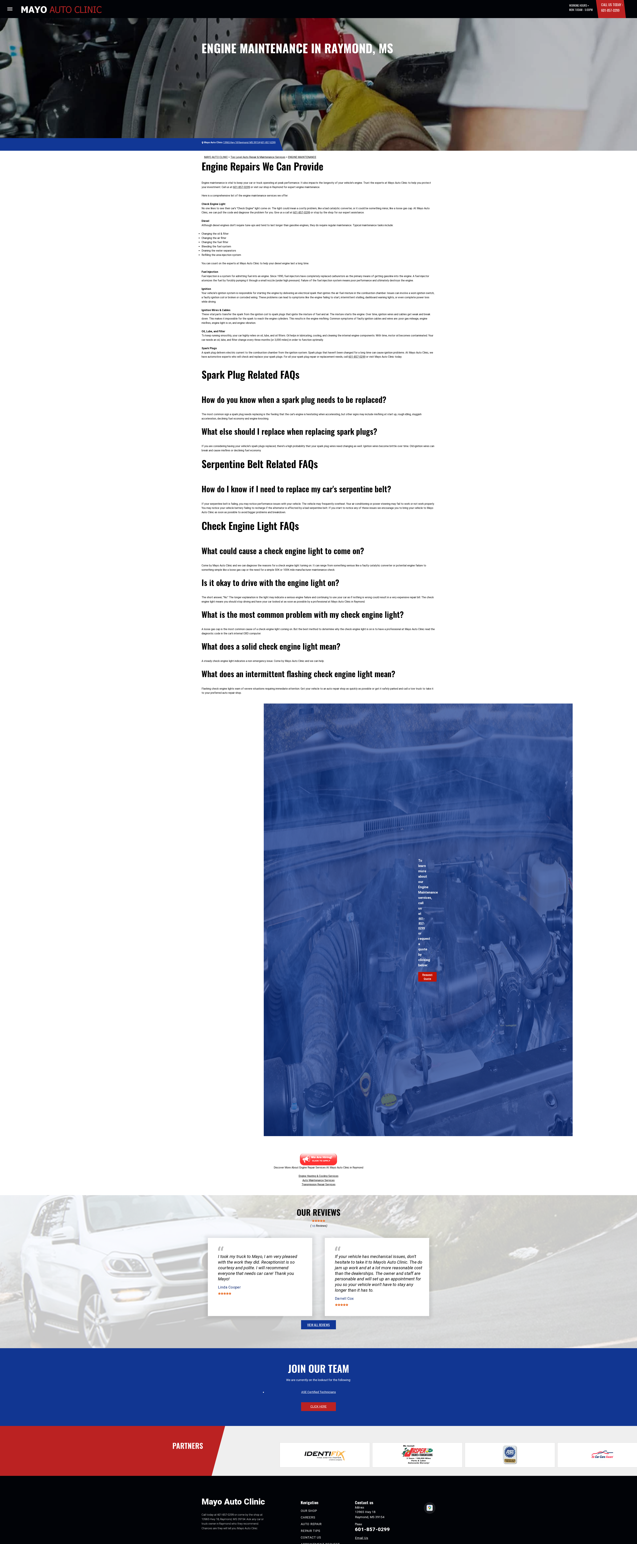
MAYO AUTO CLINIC (216, 157)
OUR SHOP (309, 1511)
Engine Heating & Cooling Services (318, 1176)
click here (318, 1406)
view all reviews (318, 1324)
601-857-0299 (610, 10)
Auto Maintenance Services (318, 1180)
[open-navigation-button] (9, 8)
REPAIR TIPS (310, 1531)
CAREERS (308, 1517)
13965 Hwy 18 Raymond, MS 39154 (241, 142)
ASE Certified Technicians (318, 1392)
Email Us (361, 1538)
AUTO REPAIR (311, 1524)
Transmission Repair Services (318, 1184)
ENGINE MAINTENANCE (302, 157)
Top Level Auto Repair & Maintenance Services (257, 157)
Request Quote (427, 976)
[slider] (318, 1220)
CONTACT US (311, 1537)
